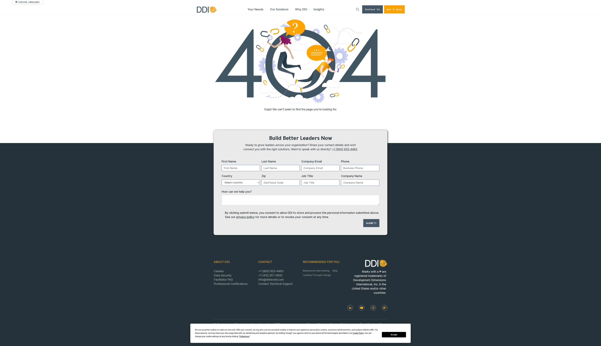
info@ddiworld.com (271, 279)
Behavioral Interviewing (316, 271)
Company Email (311, 161)
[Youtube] (361, 307)
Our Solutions (279, 9)
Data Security (222, 275)
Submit (370, 223)
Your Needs (255, 9)
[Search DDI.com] (357, 9)
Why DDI (301, 9)
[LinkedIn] (350, 307)
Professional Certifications (231, 283)
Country (227, 176)
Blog (335, 271)
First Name (229, 161)
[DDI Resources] (384, 307)
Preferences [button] (244, 336)
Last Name (269, 161)
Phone (345, 161)
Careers (219, 271)
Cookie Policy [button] (358, 333)
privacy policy (245, 217)
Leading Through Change (317, 275)
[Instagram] (373, 307)
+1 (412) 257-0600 (270, 275)
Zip (264, 176)
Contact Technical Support (275, 283)
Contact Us (372, 9)
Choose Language (29, 2)
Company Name (351, 176)
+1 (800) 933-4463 (344, 149)
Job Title (307, 176)
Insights (319, 9)
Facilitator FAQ (223, 279)
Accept (394, 335)
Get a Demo (394, 9)
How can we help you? (237, 191)
